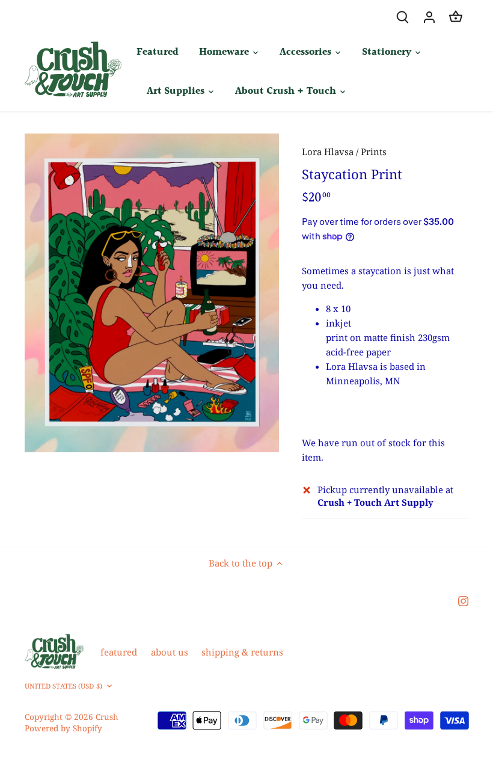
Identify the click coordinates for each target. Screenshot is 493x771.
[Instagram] (463, 600)
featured (118, 652)
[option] (152, 293)
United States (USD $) (63, 686)
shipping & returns (242, 652)
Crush (107, 716)
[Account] (429, 16)
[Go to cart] (456, 16)
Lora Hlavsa (328, 152)
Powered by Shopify (63, 728)
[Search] (403, 16)
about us (169, 652)
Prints (374, 152)
